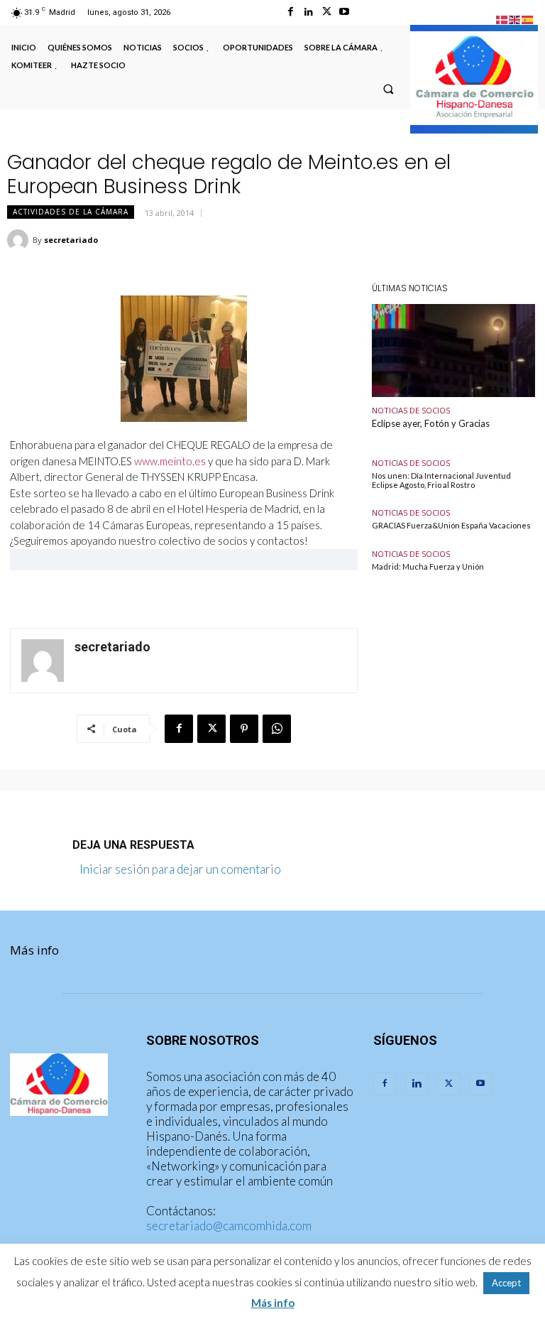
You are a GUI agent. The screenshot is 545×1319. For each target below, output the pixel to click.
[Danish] (502, 18)
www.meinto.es (170, 461)
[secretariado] (20, 240)
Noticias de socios (411, 410)
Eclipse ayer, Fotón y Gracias (431, 423)
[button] (388, 89)
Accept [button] (506, 1282)
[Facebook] (290, 12)
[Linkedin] (308, 12)
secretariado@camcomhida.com (229, 1225)
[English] (515, 18)
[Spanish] (528, 18)
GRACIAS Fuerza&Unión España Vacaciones (451, 525)
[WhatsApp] (277, 729)
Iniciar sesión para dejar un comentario (180, 869)
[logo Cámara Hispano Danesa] (474, 78)
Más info (34, 950)
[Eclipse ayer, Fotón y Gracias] (453, 350)
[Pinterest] (244, 729)
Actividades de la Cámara (70, 212)
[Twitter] (327, 12)
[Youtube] (344, 12)
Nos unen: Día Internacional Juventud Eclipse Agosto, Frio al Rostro (441, 480)
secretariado (71, 239)
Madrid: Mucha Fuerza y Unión (428, 566)
